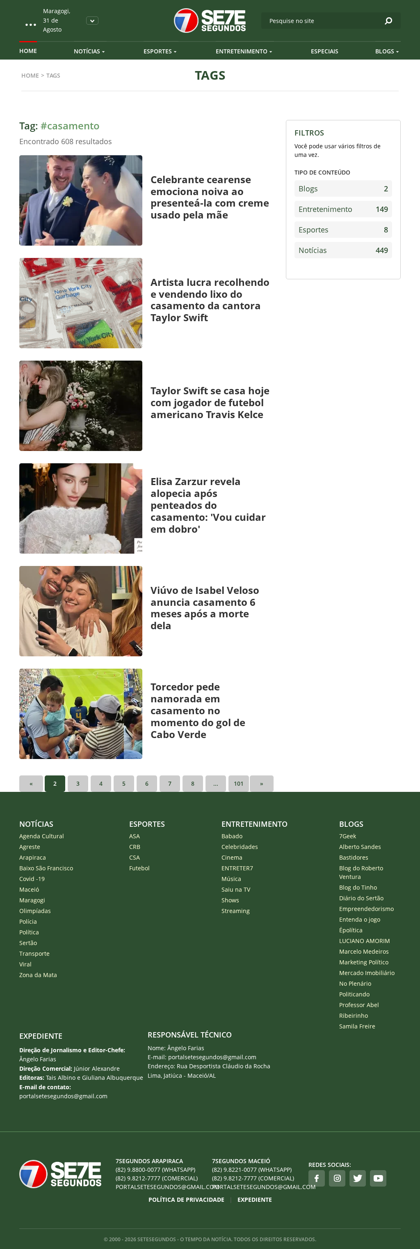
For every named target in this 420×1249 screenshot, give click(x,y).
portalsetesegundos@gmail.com (162, 1187)
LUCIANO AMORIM (364, 941)
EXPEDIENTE (40, 1036)
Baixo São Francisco (46, 868)
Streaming (235, 911)
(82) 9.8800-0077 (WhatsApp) (155, 1169)
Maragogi (32, 900)
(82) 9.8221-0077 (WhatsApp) (252, 1169)
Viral (25, 964)
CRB (134, 847)
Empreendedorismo (366, 909)
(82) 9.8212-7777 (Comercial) (157, 1178)
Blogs (384, 51)
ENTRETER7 (237, 868)
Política (29, 932)
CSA (134, 857)
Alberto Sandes (360, 847)
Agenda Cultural (41, 836)
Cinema (231, 857)
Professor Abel (359, 1005)
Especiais (324, 51)
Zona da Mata (38, 975)
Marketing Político (363, 962)
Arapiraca (32, 857)
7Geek (347, 836)
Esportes (158, 51)
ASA (134, 836)
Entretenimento (241, 51)
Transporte (34, 953)
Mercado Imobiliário (367, 973)
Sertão (28, 943)
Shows (230, 900)
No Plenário (355, 983)
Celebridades (239, 847)
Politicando (354, 994)
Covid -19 (32, 879)
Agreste (29, 847)
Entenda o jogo (359, 919)
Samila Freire (357, 1026)
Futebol (139, 868)
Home (28, 51)
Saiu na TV (235, 889)
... (215, 783)
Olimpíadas (35, 911)
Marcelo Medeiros (364, 951)
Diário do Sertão (361, 898)
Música (231, 879)
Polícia (28, 921)
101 (239, 783)
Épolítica (351, 930)
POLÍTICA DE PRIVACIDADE (186, 1199)
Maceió (29, 889)
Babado (231, 836)
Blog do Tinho (358, 887)
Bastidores (353, 857)
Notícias (87, 51)
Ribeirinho (353, 1015)
